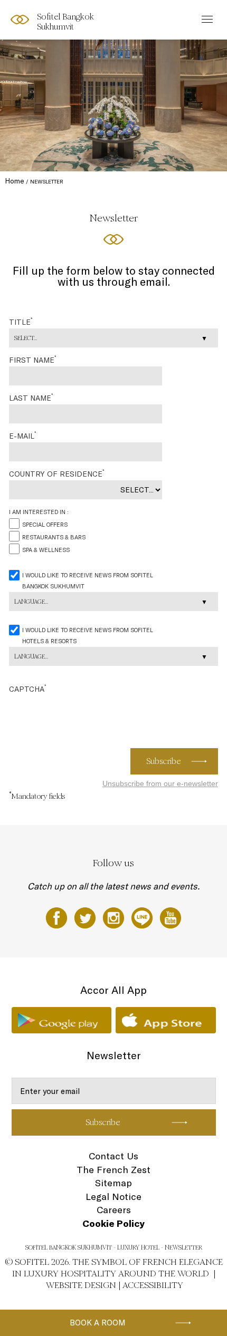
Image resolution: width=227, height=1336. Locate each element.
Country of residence (56, 473)
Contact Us (113, 1156)
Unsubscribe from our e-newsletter (160, 783)
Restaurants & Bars (54, 537)
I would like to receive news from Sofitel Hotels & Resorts (87, 635)
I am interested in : (39, 512)
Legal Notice (113, 1196)
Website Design (81, 1285)
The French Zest (113, 1170)
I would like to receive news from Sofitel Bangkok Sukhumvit (87, 581)
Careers (114, 1210)
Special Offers (45, 524)
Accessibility (152, 1285)
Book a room (98, 1323)
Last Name (31, 397)
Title (20, 321)
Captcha (27, 688)
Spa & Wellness (46, 550)
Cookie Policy (113, 1223)
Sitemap (113, 1183)
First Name (32, 359)
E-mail (22, 435)
